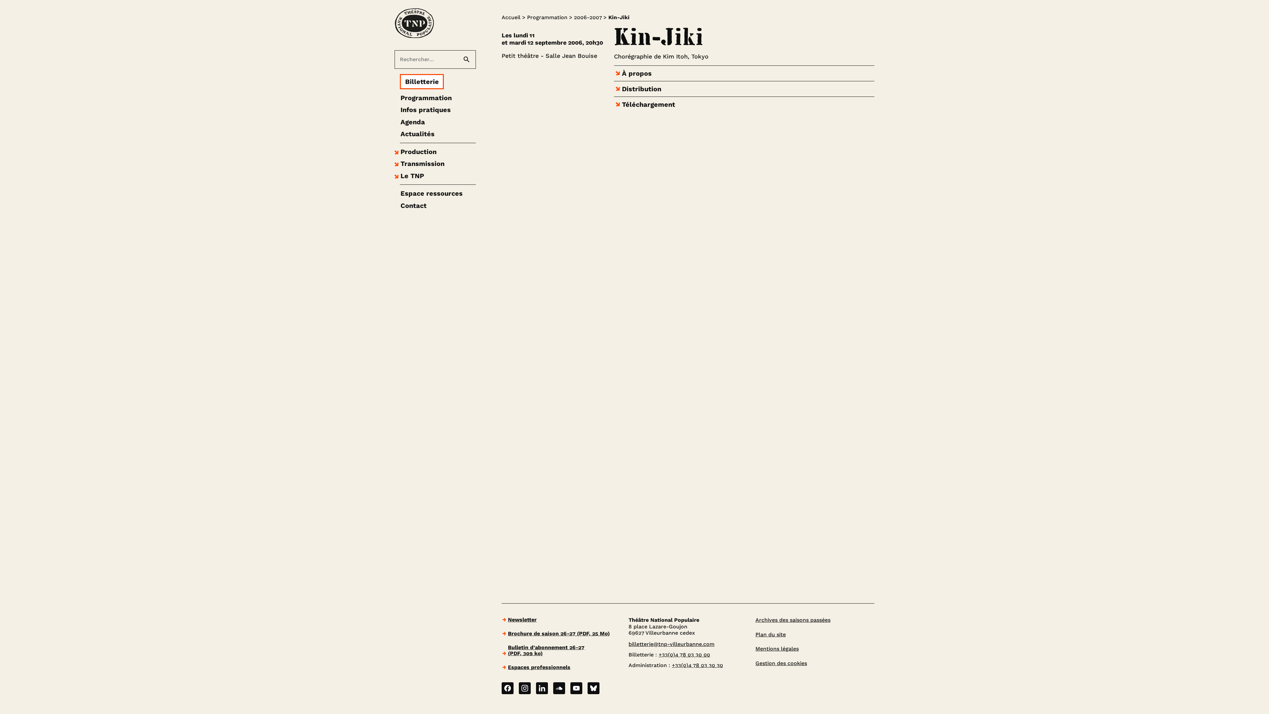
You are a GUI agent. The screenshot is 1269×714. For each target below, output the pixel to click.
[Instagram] (525, 688)
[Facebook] (508, 688)
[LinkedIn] (542, 688)
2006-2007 (588, 17)
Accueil (511, 17)
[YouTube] (576, 688)
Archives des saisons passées (792, 620)
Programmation (547, 17)
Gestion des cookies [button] (781, 663)
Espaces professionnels (539, 667)
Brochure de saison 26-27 (559, 633)
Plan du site (770, 634)
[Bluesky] (593, 688)
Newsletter (522, 619)
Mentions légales (777, 649)
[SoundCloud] (559, 688)
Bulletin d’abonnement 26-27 (546, 650)
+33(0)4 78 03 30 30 (697, 665)
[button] (415, 152)
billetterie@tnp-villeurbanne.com (671, 644)
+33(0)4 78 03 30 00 (684, 655)
